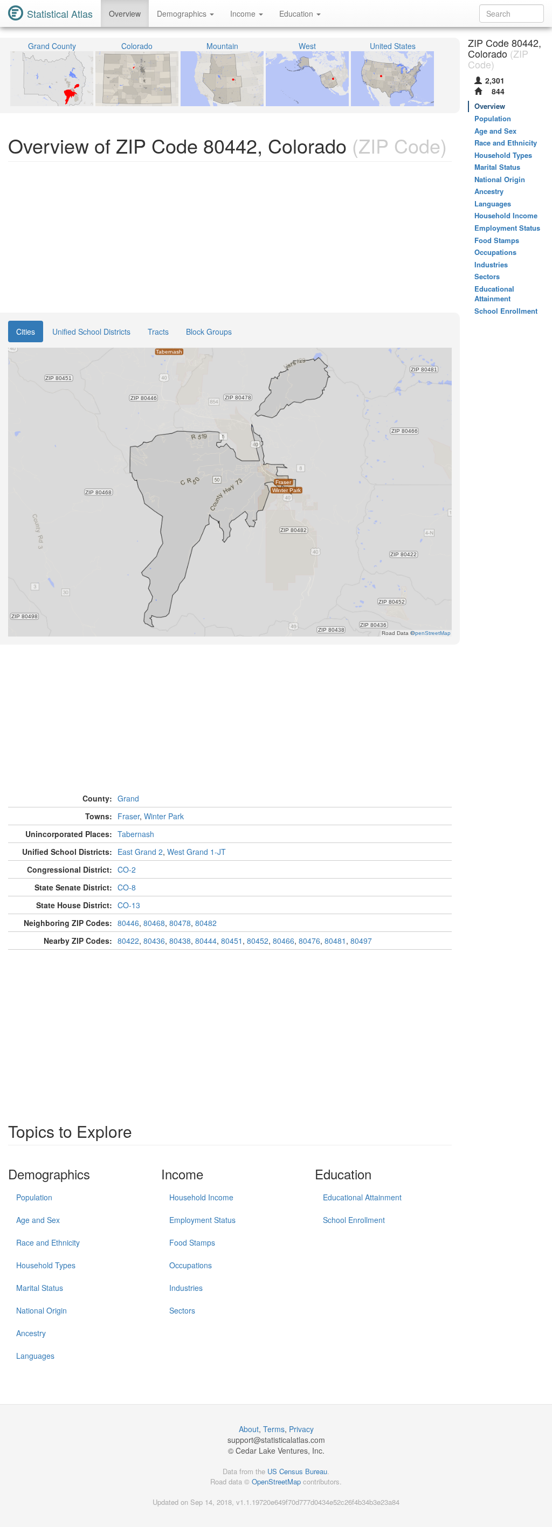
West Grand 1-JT (196, 851)
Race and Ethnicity (48, 1242)
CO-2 (127, 869)
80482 (206, 922)
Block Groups (209, 331)
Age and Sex (38, 1219)
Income (244, 13)
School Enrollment (354, 1219)
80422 (128, 940)
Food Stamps (192, 1242)
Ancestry (31, 1333)
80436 (154, 940)
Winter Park (164, 816)
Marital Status (39, 1287)
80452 (257, 940)
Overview (125, 13)
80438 (180, 940)
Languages (35, 1355)
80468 (154, 922)
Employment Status (202, 1219)
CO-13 (129, 905)
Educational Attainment (362, 1197)
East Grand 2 (140, 851)
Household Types (45, 1265)
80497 (361, 940)
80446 (128, 922)
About (249, 1429)
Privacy (301, 1429)
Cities (25, 331)
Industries (186, 1287)
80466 (283, 940)
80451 (232, 940)
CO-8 (127, 887)
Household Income (201, 1197)
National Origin (41, 1310)
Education (297, 13)
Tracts (158, 331)
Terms (274, 1429)
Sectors (182, 1310)
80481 (335, 940)
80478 (180, 922)
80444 (206, 940)
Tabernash (136, 833)
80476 (309, 940)
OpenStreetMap (276, 1481)
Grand (128, 798)
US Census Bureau (297, 1471)
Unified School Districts (91, 331)
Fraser (129, 816)
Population (34, 1197)
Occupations (190, 1265)
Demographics (183, 13)
